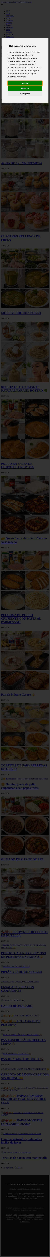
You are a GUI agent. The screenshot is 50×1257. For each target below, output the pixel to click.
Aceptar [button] (25, 83)
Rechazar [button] (25, 88)
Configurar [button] (25, 94)
